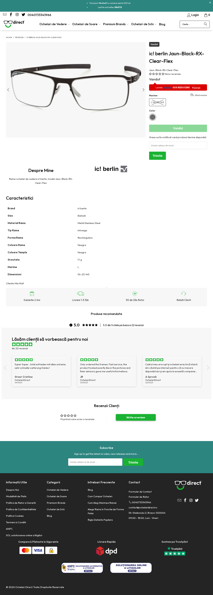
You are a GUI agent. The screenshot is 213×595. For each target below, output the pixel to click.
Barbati (82, 215)
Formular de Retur (139, 496)
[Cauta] (205, 24)
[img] (108, 344)
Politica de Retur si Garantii (21, 502)
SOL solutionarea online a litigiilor (24, 535)
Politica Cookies (15, 515)
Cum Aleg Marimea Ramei (102, 502)
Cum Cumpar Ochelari (100, 496)
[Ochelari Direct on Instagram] (17, 15)
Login (195, 15)
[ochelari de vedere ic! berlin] (111, 169)
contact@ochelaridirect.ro (143, 507)
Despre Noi (12, 489)
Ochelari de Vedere (57, 489)
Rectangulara (85, 237)
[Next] (143, 90)
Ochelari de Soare (57, 496)
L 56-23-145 (157, 102)
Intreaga (82, 230)
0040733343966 (39, 15)
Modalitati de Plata (16, 496)
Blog (49, 515)
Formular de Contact (140, 491)
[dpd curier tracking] (106, 554)
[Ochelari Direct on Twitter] (23, 15)
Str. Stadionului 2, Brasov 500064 (147, 512)
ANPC (9, 528)
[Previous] (8, 90)
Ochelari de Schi (56, 509)
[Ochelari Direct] (14, 24)
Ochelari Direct (23, 587)
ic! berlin (82, 208)
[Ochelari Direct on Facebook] (11, 15)
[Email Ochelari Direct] (4, 15)
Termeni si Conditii (16, 522)
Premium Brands (56, 502)
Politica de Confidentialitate (21, 509)
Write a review (135, 417)
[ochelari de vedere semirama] (87, 230)
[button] (54, 24)
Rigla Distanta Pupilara (100, 519)
